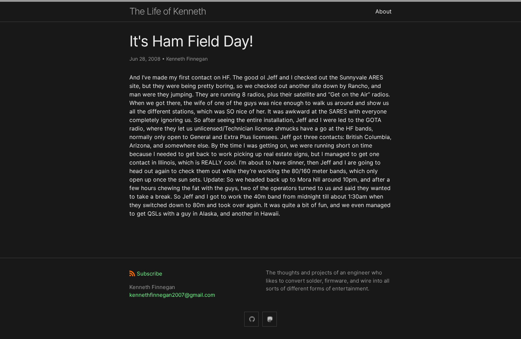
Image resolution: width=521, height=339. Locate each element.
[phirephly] (251, 319)
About (383, 11)
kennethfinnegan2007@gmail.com (172, 294)
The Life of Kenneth (167, 11)
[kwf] (269, 319)
